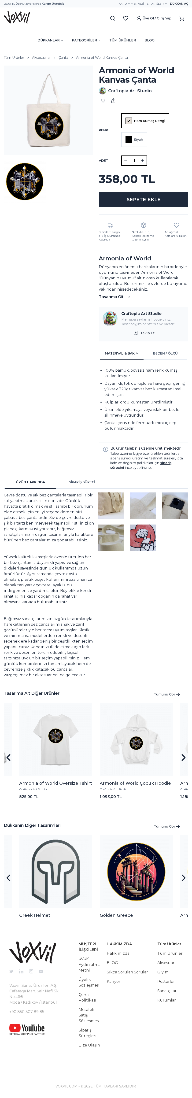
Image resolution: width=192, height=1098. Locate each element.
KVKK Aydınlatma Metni (89, 964)
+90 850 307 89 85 (26, 1011)
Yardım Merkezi (131, 3)
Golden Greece (116, 915)
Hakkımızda (118, 953)
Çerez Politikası (87, 997)
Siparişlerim (157, 3)
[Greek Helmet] (56, 872)
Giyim (163, 972)
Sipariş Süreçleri (87, 1033)
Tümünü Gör (164, 694)
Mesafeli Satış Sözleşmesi (89, 1015)
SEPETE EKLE (144, 199)
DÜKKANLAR (48, 40)
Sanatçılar (167, 991)
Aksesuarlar (41, 57)
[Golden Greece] (136, 872)
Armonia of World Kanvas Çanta (102, 57)
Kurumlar (166, 1000)
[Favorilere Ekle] (103, 100)
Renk (103, 130)
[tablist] (143, 353)
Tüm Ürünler (14, 57)
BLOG (149, 40)
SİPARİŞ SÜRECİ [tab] (82, 482)
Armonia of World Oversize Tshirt (55, 783)
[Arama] (112, 18)
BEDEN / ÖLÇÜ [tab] (165, 353)
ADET (103, 161)
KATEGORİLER (84, 40)
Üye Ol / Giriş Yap (157, 18)
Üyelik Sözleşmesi (89, 982)
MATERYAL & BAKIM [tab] (122, 353)
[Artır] (143, 160)
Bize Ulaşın (89, 1045)
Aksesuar (165, 963)
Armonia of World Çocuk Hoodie (135, 783)
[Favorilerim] (125, 18)
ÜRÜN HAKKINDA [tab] (30, 482)
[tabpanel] (143, 399)
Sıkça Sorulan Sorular (127, 972)
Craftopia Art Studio (141, 313)
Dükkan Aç (179, 3)
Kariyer (113, 981)
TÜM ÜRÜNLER (122, 40)
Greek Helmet (34, 915)
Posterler (166, 981)
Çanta (63, 57)
